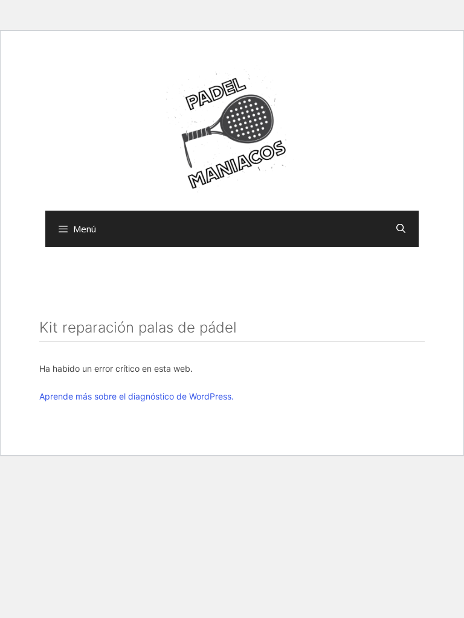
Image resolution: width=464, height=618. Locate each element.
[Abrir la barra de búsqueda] (401, 229)
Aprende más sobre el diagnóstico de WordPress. (136, 396)
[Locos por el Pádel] (232, 131)
